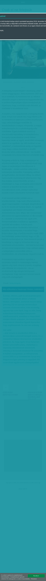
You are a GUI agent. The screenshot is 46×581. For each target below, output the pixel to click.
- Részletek (33, 579)
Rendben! (36, 575)
